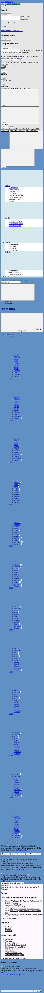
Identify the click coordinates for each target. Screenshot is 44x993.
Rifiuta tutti (18, 854)
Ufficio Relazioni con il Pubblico (16, 945)
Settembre (17, 371)
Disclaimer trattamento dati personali (13, 974)
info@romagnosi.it (25, 909)
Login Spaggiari (17, 58)
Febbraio (17, 357)
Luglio (16, 367)
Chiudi (4, 72)
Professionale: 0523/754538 (17, 907)
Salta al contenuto (7, 2)
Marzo (16, 359)
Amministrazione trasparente (14, 955)
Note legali (8, 941)
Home (7, 301)
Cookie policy (10, 939)
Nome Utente (25, 17)
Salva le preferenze (17, 883)
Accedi (4, 6)
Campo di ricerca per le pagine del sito (14, 280)
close (3, 167)
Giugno (16, 365)
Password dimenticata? (8, 23)
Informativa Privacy (11, 943)
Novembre (17, 374)
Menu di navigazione (29, 330)
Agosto (16, 369)
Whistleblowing (10, 951)
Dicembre (17, 376)
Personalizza (6, 854)
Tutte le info (9, 335)
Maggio (16, 363)
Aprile (16, 361)
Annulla (4, 127)
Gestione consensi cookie (13, 953)
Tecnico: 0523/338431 (15, 905)
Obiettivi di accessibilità (13, 949)
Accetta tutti (33, 854)
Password (24, 19)
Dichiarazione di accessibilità (15, 947)
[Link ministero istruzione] (10, 4)
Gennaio (16, 355)
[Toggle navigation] (18, 157)
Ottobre (16, 373)
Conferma (11, 127)
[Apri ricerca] (26, 140)
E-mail (23, 50)
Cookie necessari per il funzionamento (14, 875)
